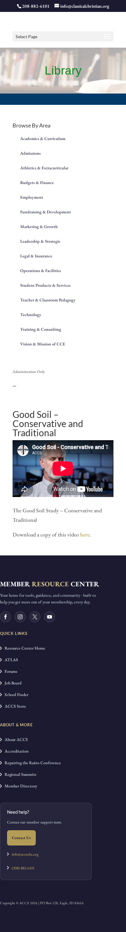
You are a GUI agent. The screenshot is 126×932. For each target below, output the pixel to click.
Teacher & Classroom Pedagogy (48, 300)
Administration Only (29, 371)
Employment (31, 197)
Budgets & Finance (37, 182)
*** (14, 386)
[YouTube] (49, 616)
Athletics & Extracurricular (44, 168)
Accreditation (15, 751)
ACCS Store (14, 706)
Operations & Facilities (40, 270)
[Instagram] (20, 616)
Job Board (11, 683)
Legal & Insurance (36, 256)
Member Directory (19, 786)
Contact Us (21, 837)
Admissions (30, 153)
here (85, 534)
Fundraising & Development (45, 212)
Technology (30, 314)
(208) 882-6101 (22, 868)
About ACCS (15, 739)
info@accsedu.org (25, 854)
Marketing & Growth (39, 226)
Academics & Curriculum (42, 138)
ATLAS (10, 659)
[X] (34, 616)
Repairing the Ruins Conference (31, 762)
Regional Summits (19, 774)
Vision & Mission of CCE (42, 344)
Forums (9, 671)
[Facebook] (5, 616)
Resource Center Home (23, 648)
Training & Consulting (40, 329)
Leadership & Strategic (40, 241)
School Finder (15, 694)
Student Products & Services (45, 285)
